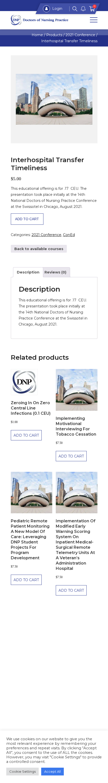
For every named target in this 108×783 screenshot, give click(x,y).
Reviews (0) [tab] (55, 272)
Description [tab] (28, 272)
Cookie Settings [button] (22, 771)
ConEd (69, 235)
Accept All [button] (52, 771)
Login (56, 8)
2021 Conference (46, 235)
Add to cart (27, 219)
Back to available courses (38, 249)
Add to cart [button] (26, 435)
